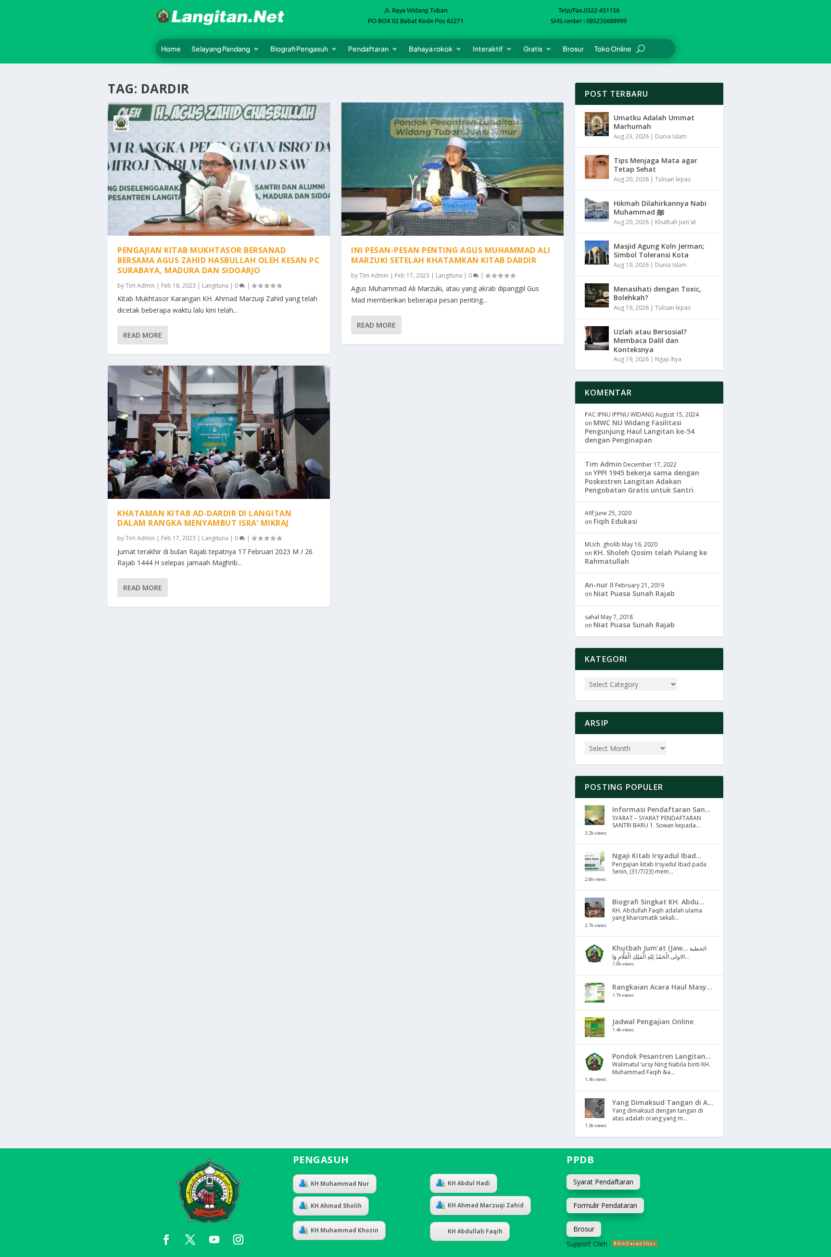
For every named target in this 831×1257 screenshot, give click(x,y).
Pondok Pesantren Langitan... (661, 1056)
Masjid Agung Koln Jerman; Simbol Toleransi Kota (659, 250)
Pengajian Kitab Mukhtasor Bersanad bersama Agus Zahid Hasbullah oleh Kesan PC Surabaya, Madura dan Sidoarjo (218, 260)
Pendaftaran (368, 49)
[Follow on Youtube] (214, 1240)
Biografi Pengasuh (299, 49)
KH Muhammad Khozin (344, 1230)
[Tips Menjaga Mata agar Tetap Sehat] (597, 167)
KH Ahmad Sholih (336, 1206)
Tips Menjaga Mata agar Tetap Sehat (655, 165)
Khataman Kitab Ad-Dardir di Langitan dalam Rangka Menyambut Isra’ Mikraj (204, 518)
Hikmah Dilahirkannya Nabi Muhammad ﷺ (660, 207)
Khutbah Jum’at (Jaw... (650, 947)
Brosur (573, 49)
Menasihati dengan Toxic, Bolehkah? (657, 293)
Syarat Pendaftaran (603, 1181)
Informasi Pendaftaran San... (661, 809)
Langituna (215, 285)
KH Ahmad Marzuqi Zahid (486, 1205)
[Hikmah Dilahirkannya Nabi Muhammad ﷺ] (597, 210)
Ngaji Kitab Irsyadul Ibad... (657, 855)
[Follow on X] (190, 1240)
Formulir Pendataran (605, 1205)
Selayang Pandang (220, 49)
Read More (142, 335)
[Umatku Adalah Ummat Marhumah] (597, 124)
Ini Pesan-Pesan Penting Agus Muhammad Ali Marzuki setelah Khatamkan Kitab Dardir (451, 255)
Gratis (532, 49)
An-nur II (599, 584)
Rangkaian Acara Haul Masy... (662, 986)
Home (171, 49)
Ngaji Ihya (668, 359)
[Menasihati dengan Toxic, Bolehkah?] (597, 295)
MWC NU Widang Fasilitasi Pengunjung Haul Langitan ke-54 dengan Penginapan (639, 431)
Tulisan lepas (673, 179)
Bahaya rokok (431, 49)
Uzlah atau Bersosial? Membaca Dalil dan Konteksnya (650, 340)
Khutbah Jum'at (675, 222)
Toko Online (612, 49)
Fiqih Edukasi (615, 521)
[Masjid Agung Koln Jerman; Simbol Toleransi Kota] (597, 253)
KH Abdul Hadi (469, 1183)
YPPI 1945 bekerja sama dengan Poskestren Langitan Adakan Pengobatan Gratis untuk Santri (642, 481)
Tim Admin (140, 285)
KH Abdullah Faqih (475, 1231)
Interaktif (488, 49)
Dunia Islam (671, 136)
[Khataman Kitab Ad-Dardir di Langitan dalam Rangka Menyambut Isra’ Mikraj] (219, 432)
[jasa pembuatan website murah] (635, 1243)
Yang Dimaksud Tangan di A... (662, 1102)
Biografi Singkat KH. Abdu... (658, 901)
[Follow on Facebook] (166, 1240)
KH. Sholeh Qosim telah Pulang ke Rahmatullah (646, 557)
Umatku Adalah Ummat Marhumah (654, 122)
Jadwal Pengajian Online (652, 1021)
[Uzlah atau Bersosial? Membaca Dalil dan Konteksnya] (597, 338)
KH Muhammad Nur (340, 1184)
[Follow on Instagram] (238, 1240)
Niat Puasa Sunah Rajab (634, 593)
